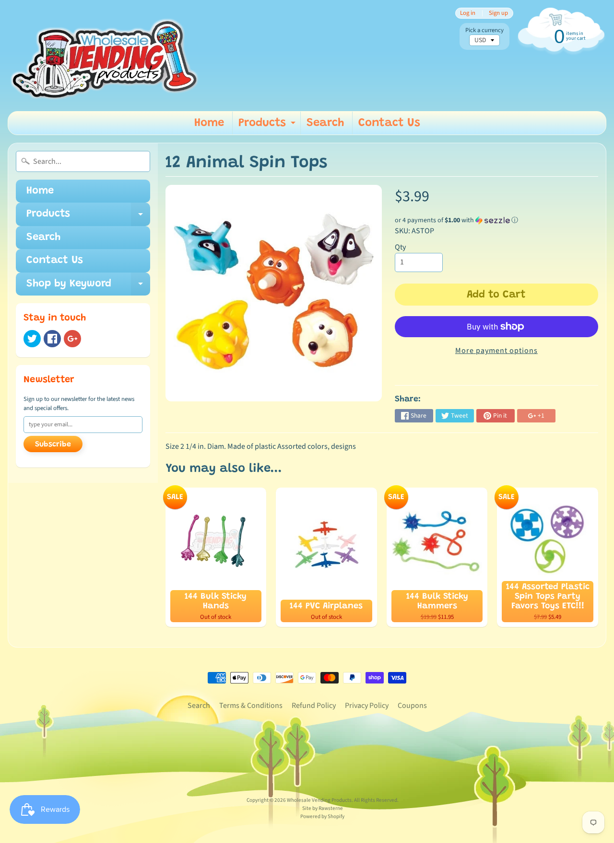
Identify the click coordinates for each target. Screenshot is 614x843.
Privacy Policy (367, 705)
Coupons (412, 705)
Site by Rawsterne (322, 808)
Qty (400, 247)
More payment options (496, 350)
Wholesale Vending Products (319, 800)
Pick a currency (484, 30)
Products (268, 126)
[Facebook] (52, 338)
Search (325, 123)
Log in (467, 13)
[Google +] (72, 338)
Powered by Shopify (322, 816)
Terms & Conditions (251, 705)
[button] (496, 220)
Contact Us (389, 123)
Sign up (498, 13)
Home (209, 123)
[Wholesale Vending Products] (107, 55)
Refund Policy (314, 705)
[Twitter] (32, 338)
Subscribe (53, 444)
